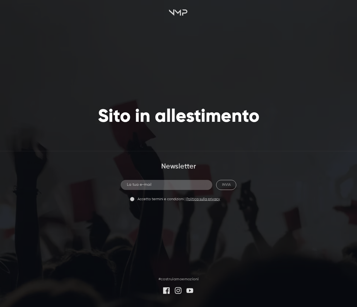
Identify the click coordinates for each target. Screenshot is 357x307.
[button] (178, 13)
